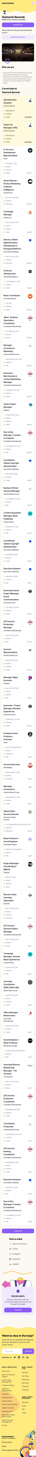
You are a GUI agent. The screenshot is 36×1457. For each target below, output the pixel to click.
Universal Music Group (11, 354)
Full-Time (25, 1373)
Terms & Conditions (8, 1438)
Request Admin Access (18, 37)
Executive (25, 1402)
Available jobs (18, 25)
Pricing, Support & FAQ (10, 1450)
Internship (25, 1383)
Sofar (5, 742)
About (4, 1446)
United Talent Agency (11, 277)
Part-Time (25, 1376)
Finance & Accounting (9, 1404)
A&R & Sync (6, 1371)
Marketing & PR (7, 1411)
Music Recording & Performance (8, 1416)
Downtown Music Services (10, 818)
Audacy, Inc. (8, 218)
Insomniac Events (9, 603)
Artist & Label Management (6, 1381)
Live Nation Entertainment (12, 326)
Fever (5, 159)
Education (5, 1394)
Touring (4, 1425)
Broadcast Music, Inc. (11, 655)
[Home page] (8, 3)
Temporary (26, 1379)
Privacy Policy (7, 1442)
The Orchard (8, 1077)
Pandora (7, 683)
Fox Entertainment (10, 299)
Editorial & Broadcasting (6, 1390)
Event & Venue (7, 1401)
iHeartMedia (8, 767)
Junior (24, 1413)
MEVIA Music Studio (10, 1046)
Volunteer (25, 1390)
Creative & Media (8, 1385)
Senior (24, 1406)
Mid (23, 1409)
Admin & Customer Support (8, 1375)
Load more (18, 1231)
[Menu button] (32, 3)
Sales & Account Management (7, 1421)
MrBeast (6, 410)
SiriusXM (6, 904)
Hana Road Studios (10, 844)
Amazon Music (9, 522)
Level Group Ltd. (9, 106)
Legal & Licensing (8, 1408)
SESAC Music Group (10, 990)
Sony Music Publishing (11, 252)
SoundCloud (8, 193)
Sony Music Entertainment (8, 1020)
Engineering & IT (7, 1397)
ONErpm (7, 872)
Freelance (25, 1386)
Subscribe (18, 1310)
